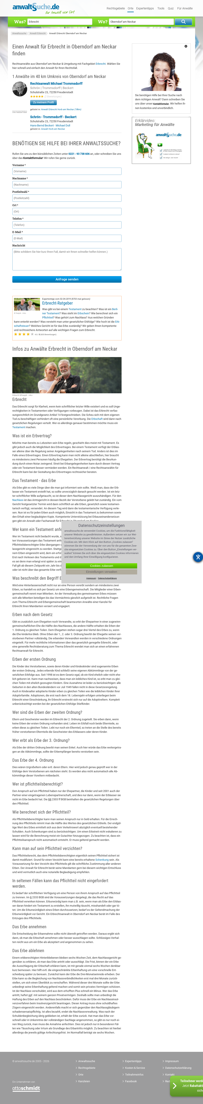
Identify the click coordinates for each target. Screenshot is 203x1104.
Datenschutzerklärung (175, 1067)
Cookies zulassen (101, 565)
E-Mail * (17, 232)
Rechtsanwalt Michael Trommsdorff (56, 83)
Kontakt (169, 1074)
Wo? (102, 21)
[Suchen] (183, 21)
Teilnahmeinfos (134, 1074)
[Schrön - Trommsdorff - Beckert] (19, 112)
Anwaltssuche (19, 33)
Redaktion (171, 1081)
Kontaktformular (161, 104)
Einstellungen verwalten (101, 571)
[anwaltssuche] (44, 14)
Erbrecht (101, 63)
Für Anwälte (185, 8)
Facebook (131, 1081)
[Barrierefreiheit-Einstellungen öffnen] (198, 557)
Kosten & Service (135, 1067)
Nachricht (18, 245)
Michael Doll (63, 125)
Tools (160, 8)
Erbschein (83, 313)
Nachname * (20, 178)
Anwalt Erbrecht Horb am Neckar (61, 109)
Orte (130, 8)
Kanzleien (84, 1081)
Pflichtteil (47, 317)
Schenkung (102, 859)
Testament (75, 309)
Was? (20, 21)
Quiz (171, 8)
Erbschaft (97, 418)
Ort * (15, 205)
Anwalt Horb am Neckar (53, 129)
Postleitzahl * (20, 192)
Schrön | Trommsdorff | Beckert (51, 88)
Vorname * (19, 165)
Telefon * (17, 218)
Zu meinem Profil (43, 102)
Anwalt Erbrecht (38, 33)
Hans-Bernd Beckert (42, 125)
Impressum (172, 1061)
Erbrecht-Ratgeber (57, 303)
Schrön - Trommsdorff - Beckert (53, 117)
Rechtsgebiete (116, 8)
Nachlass (17, 500)
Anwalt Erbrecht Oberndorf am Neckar (68, 33)
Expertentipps (145, 8)
